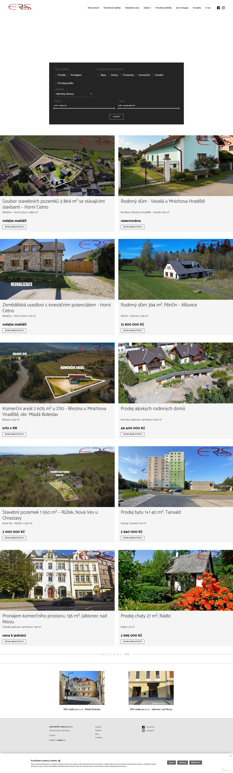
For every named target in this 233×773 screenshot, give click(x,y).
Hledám (98, 727)
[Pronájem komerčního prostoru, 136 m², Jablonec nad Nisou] (57, 580)
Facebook (150, 727)
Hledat (116, 116)
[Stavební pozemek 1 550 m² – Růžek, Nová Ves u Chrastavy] (57, 476)
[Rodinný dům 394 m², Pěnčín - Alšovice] (175, 269)
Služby (146, 22)
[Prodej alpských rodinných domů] (175, 373)
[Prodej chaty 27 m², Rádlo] (175, 580)
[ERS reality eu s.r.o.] (20, 7)
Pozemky (128, 75)
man (62, 740)
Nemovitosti (93, 22)
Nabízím (98, 730)
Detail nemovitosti (14, 227)
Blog (97, 734)
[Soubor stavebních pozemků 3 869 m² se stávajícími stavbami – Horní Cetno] (57, 165)
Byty (103, 75)
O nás (208, 22)
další (126, 654)
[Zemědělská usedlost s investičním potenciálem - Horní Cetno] (57, 269)
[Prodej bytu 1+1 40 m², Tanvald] (175, 476)
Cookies (52, 735)
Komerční (144, 75)
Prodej (62, 75)
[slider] (114, 108)
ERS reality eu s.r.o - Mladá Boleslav (82, 709)
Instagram (150, 730)
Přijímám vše (195, 762)
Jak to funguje (182, 22)
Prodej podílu (65, 83)
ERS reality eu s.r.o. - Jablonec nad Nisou (151, 709)
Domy (114, 75)
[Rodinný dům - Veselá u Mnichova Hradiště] (175, 165)
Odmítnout (182, 762)
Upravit (171, 762)
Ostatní (159, 75)
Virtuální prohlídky (163, 22)
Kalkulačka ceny (132, 22)
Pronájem (76, 75)
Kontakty (197, 22)
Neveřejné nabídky (112, 22)
